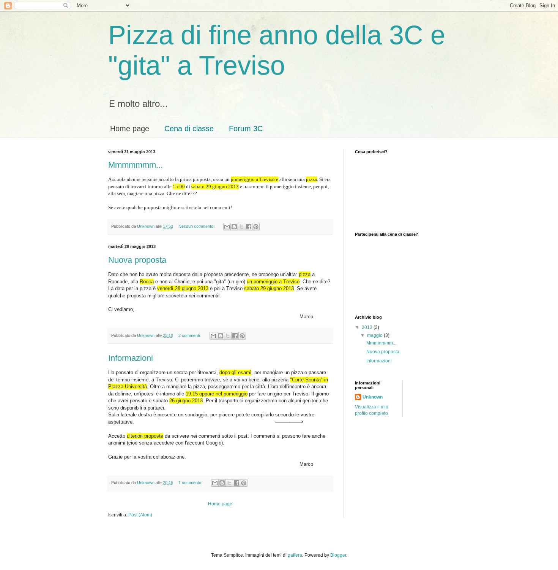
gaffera (295, 555)
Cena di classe (189, 128)
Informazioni (130, 358)
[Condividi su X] (241, 226)
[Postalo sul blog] (234, 226)
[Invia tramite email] (227, 226)
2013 (368, 327)
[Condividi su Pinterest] (256, 226)
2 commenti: (190, 335)
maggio (375, 335)
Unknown (373, 397)
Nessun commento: (197, 226)
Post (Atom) (140, 515)
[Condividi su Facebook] (248, 226)
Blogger (338, 555)
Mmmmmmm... (135, 165)
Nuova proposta (137, 260)
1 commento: (190, 482)
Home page (129, 128)
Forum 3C (246, 128)
